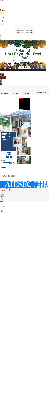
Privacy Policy (2, 193)
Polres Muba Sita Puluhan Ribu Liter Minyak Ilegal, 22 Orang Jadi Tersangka (8, 176)
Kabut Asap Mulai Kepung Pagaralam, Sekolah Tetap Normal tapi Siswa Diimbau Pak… (9, 177)
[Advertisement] (17, 5)
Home (1, 191)
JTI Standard (2, 194)
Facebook (3, 196)
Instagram (3, 197)
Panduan (2, 192)
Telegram (2, 198)
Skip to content (1, 0)
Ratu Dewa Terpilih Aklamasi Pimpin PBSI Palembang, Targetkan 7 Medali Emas (8, 175)
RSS (2, 199)
